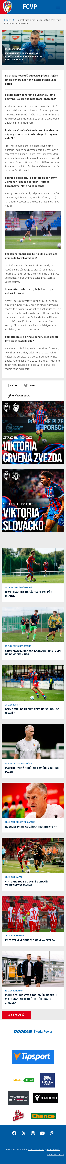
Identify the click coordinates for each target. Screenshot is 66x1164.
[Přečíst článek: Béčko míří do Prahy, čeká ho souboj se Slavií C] (33, 683)
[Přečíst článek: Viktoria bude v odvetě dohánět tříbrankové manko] (33, 855)
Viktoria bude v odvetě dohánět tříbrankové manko (27, 883)
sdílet (13, 385)
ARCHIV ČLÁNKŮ (16, 1014)
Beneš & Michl (53, 1149)
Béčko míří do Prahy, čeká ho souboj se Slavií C (32, 711)
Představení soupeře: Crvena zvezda (30, 940)
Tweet (31, 385)
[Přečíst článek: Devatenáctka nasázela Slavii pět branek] (33, 565)
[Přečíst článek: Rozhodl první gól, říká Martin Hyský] (33, 800)
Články (7, 20)
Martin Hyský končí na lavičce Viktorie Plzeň (32, 770)
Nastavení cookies (55, 1154)
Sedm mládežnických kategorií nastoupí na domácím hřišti (33, 652)
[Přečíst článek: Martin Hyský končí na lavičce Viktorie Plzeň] (33, 741)
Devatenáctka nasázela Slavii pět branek (28, 594)
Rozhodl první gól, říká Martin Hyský (31, 827)
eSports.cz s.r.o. (36, 1149)
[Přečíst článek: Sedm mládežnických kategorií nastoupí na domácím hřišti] (33, 624)
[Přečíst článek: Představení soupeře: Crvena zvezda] (33, 913)
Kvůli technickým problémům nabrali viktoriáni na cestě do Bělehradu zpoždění (31, 999)
